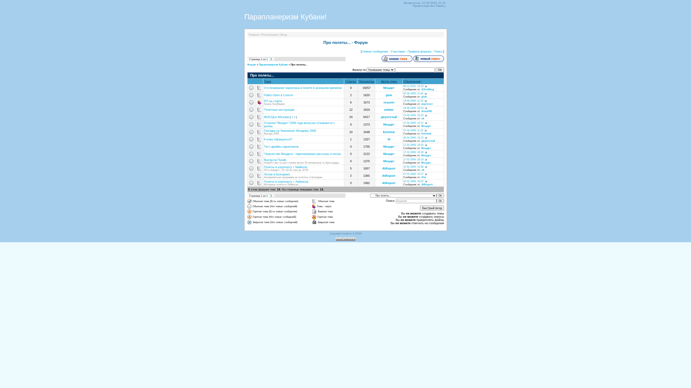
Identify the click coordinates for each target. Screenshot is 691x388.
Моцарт (388, 87)
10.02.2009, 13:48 (413, 166)
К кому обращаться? (278, 139)
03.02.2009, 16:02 (413, 181)
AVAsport (388, 168)
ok (422, 118)
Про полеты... (299, 64)
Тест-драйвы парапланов (281, 146)
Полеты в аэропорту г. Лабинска (286, 181)
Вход (283, 34)
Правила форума (419, 51)
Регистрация (269, 34)
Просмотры (366, 81)
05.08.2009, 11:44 (413, 93)
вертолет (427, 104)
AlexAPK (426, 111)
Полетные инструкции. (279, 109)
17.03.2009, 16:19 (413, 159)
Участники (398, 51)
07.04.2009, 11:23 (413, 130)
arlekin (389, 109)
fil (389, 139)
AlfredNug (427, 89)
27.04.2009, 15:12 (413, 123)
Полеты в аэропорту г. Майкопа (285, 167)
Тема (267, 81)
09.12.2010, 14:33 (413, 86)
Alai (423, 177)
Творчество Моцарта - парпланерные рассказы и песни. (302, 153)
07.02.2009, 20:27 (413, 174)
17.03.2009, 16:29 (413, 152)
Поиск (438, 51)
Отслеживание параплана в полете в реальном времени (303, 87)
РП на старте (273, 101)
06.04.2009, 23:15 (413, 137)
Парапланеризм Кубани (273, 64)
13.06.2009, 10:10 (413, 115)
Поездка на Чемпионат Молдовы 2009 (290, 130)
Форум (251, 64)
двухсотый (389, 117)
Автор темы (389, 81)
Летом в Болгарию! (277, 174)
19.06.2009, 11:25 (413, 100)
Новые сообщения (375, 51)
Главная (254, 34)
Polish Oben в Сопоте (278, 95)
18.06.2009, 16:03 (413, 108)
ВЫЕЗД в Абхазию (276, 117)
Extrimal (389, 132)
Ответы (351, 81)
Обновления (411, 81)
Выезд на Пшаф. (275, 159)
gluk (389, 95)
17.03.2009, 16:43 (413, 145)
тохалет (389, 102)
